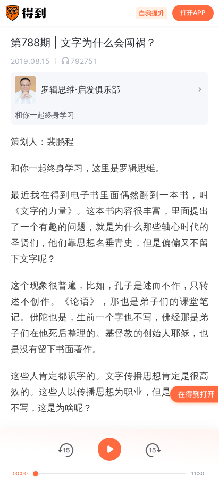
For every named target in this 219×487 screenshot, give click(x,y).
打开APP (193, 12)
